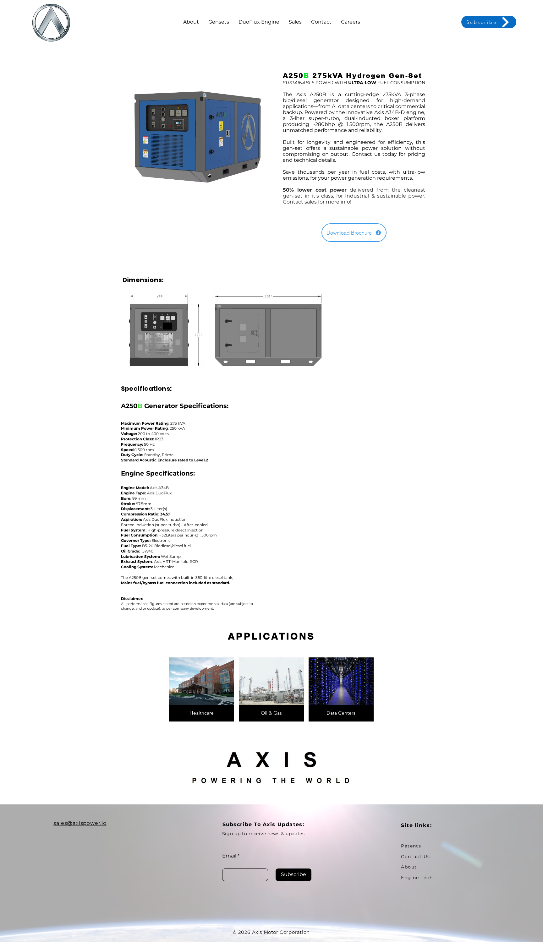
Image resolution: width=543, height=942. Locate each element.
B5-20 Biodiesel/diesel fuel (166, 545)
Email (229, 855)
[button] (219, 22)
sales (310, 202)
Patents (411, 846)
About (409, 867)
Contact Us (415, 856)
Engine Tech (417, 877)
